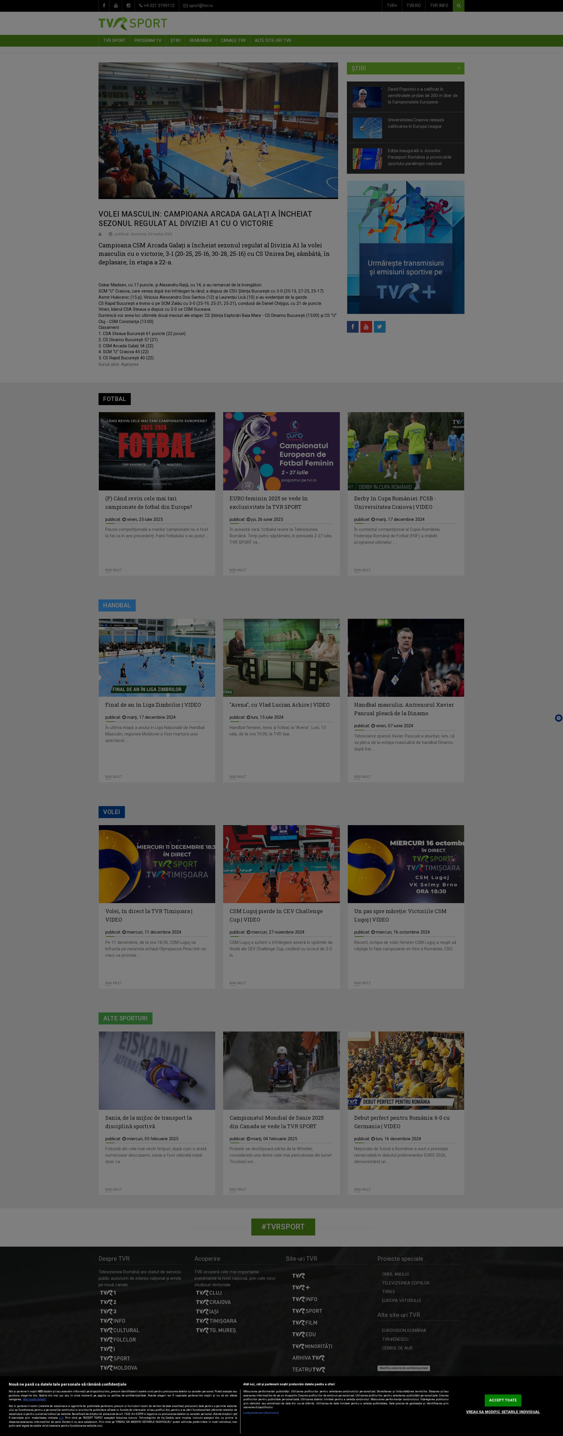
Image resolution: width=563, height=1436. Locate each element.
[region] (281, 1406)
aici (61, 1417)
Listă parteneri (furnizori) (261, 1412)
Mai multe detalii (34, 1399)
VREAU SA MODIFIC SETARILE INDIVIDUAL (503, 1412)
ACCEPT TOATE (503, 1400)
